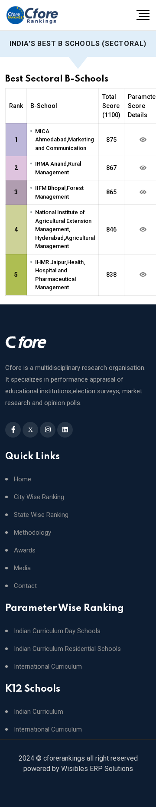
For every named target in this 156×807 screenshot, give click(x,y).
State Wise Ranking (41, 515)
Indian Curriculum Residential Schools (67, 649)
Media (22, 568)
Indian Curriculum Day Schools (57, 631)
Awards (25, 550)
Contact (25, 586)
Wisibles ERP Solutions (97, 769)
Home (22, 479)
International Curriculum (48, 666)
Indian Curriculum (38, 712)
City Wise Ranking (39, 497)
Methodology (32, 532)
